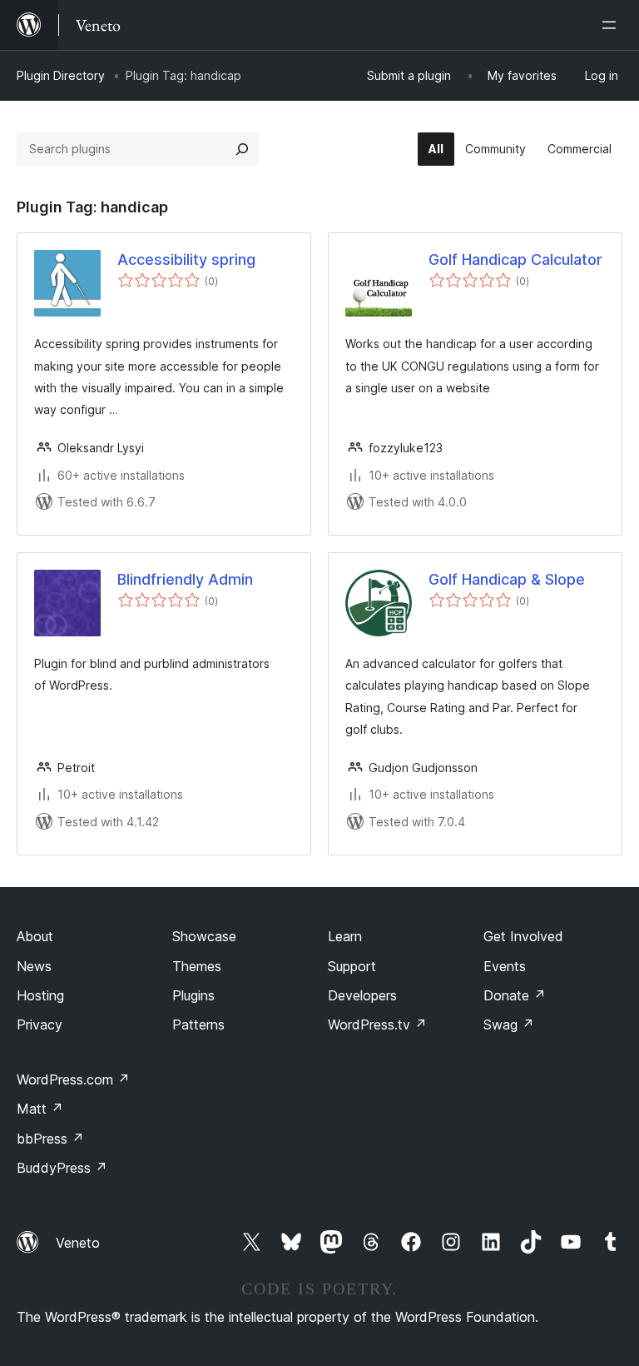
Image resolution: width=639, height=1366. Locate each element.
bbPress (50, 1138)
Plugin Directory (61, 75)
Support (352, 966)
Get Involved (523, 936)
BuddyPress (62, 1167)
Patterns (198, 1024)
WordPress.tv (377, 1024)
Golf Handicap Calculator (515, 259)
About (35, 936)
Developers (362, 995)
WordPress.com (73, 1079)
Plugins (193, 995)
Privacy (39, 1024)
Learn (345, 936)
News (34, 966)
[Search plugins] (242, 149)
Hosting (40, 995)
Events (504, 966)
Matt (40, 1108)
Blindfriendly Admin (185, 579)
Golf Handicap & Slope (506, 579)
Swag (508, 1024)
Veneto (78, 1242)
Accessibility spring (186, 259)
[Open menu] (612, 25)
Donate (514, 995)
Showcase (204, 936)
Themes (196, 966)
